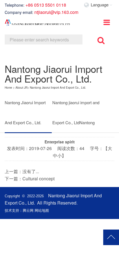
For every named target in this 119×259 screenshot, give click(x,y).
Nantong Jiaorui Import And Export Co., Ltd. (58, 87)
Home (8, 87)
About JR (21, 87)
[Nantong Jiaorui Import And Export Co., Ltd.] (38, 24)
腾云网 (28, 210)
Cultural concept (38, 178)
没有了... (30, 171)
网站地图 (42, 210)
